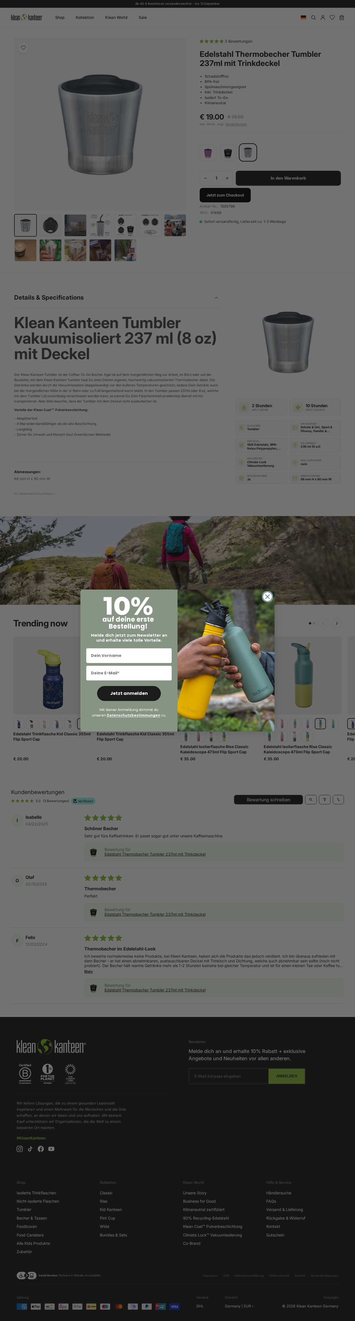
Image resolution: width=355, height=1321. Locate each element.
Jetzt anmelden (129, 693)
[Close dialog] (267, 596)
